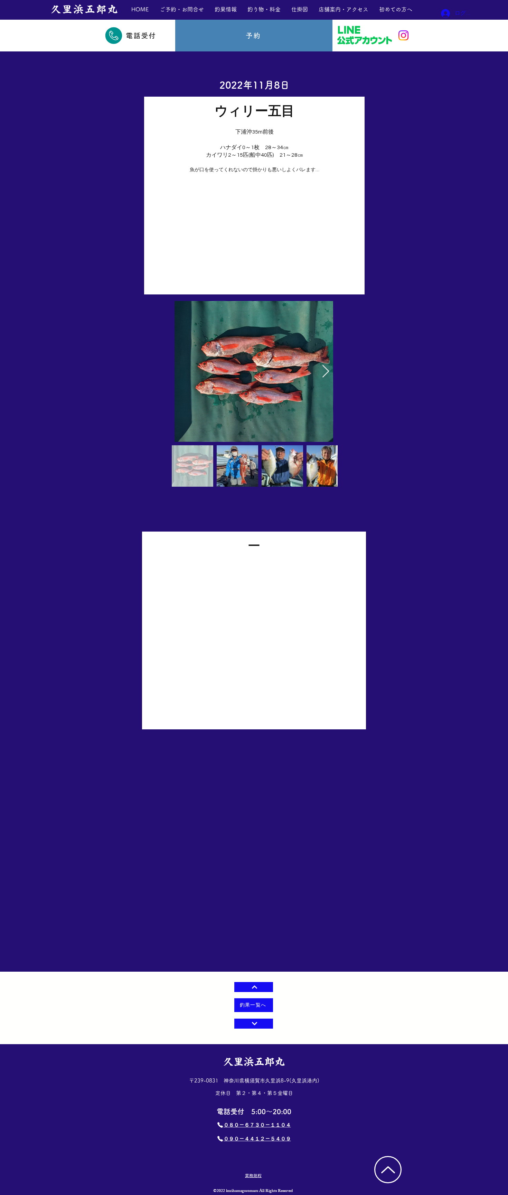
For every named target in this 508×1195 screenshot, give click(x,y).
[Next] (253, 1024)
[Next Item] (326, 371)
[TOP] (388, 1169)
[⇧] (253, 987)
